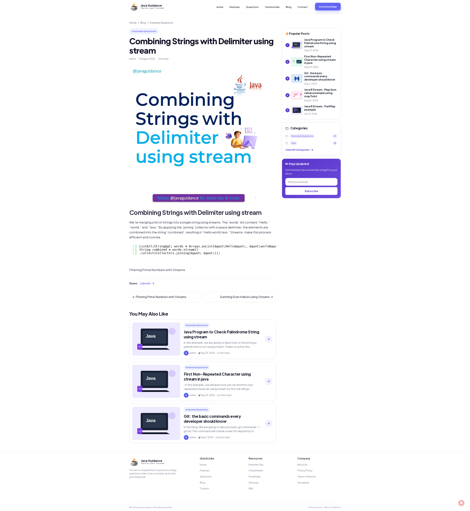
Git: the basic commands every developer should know (212, 419)
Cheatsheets (256, 470)
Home (219, 6)
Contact (303, 6)
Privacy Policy (304, 470)
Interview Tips (256, 464)
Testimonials (272, 6)
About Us (302, 464)
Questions (252, 6)
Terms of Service (306, 476)
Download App (328, 6)
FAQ (251, 488)
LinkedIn (145, 283)
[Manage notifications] (461, 503)
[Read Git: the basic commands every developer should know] (268, 423)
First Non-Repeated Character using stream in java (217, 376)
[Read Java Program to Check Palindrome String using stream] (268, 339)
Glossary (253, 482)
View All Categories (299, 149)
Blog (288, 6)
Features (234, 6)
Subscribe (311, 191)
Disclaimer (303, 482)
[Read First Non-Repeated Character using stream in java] (268, 381)
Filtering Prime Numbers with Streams (157, 270)
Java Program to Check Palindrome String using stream (221, 334)
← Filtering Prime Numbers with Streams (159, 297)
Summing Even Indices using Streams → (246, 297)
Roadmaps (255, 476)
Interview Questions (161, 22)
